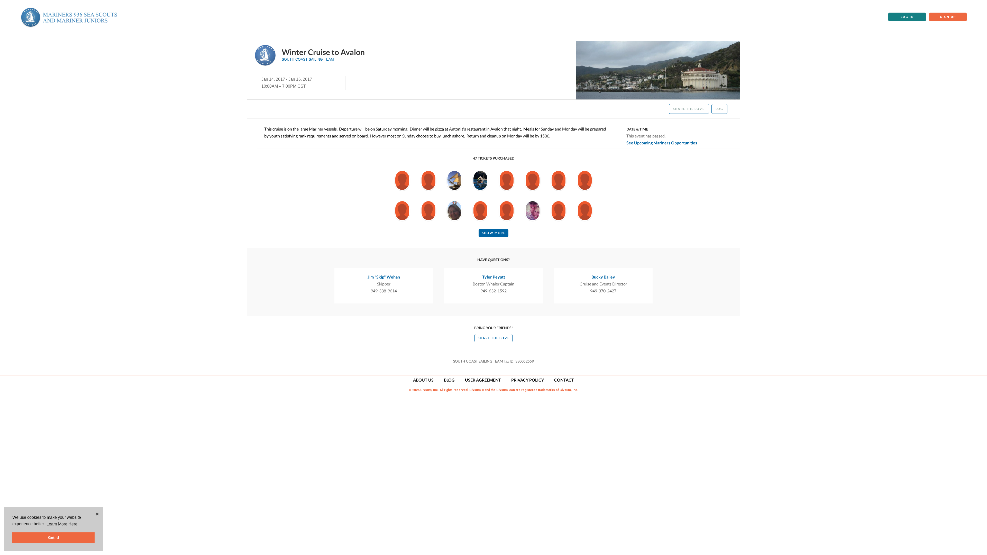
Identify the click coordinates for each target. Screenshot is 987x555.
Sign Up (948, 17)
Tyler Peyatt (493, 276)
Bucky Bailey (603, 276)
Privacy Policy (527, 379)
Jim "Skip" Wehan (384, 276)
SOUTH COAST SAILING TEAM (308, 59)
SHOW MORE (494, 233)
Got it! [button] (53, 537)
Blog (449, 379)
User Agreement (483, 379)
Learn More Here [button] (62, 524)
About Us (423, 379)
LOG (719, 109)
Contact (564, 379)
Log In (907, 17)
